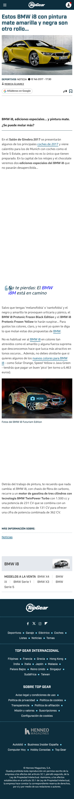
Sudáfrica (30, 674)
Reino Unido (37, 669)
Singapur (55, 669)
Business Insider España (43, 744)
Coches (59, 632)
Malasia (53, 663)
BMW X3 (43, 581)
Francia (27, 658)
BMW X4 (43, 576)
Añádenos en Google (19, 91)
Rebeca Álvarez (14, 83)
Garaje (30, 632)
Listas (23, 637)
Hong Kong (56, 658)
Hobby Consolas (40, 749)
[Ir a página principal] (36, 5)
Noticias (7, 537)
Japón (39, 663)
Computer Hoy (17, 749)
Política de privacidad (21, 700)
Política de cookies (51, 700)
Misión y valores (24, 710)
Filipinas (13, 658)
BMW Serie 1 (22, 581)
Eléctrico (44, 632)
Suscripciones (48, 710)
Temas (50, 637)
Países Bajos (18, 669)
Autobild (18, 744)
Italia (27, 663)
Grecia (41, 658)
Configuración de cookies (37, 715)
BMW (56, 331)
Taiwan (45, 674)
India (16, 663)
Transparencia (21, 705)
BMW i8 (35, 339)
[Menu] (4, 5)
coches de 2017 (47, 144)
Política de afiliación (47, 705)
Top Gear (60, 749)
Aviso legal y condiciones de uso (35, 694)
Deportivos (9, 79)
